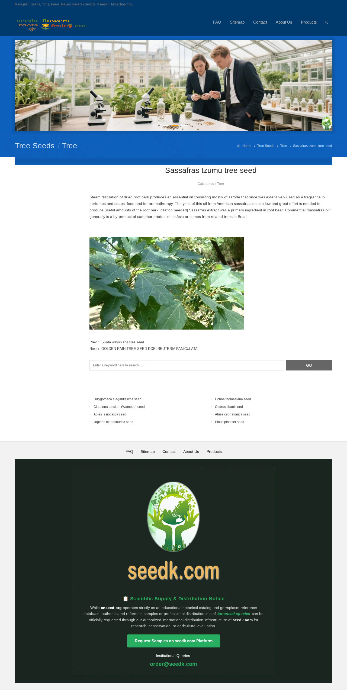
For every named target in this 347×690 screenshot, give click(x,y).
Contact (260, 22)
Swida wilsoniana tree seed (122, 342)
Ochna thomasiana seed (233, 399)
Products (309, 22)
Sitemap (237, 22)
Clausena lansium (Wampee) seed (119, 407)
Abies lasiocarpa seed (110, 414)
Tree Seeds (34, 145)
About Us (284, 22)
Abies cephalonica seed (232, 414)
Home (246, 146)
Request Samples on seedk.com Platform (174, 641)
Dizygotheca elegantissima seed (118, 399)
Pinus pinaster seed (229, 422)
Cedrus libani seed (229, 407)
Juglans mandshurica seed (113, 422)
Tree (69, 145)
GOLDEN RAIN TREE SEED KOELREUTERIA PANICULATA (149, 349)
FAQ (217, 22)
